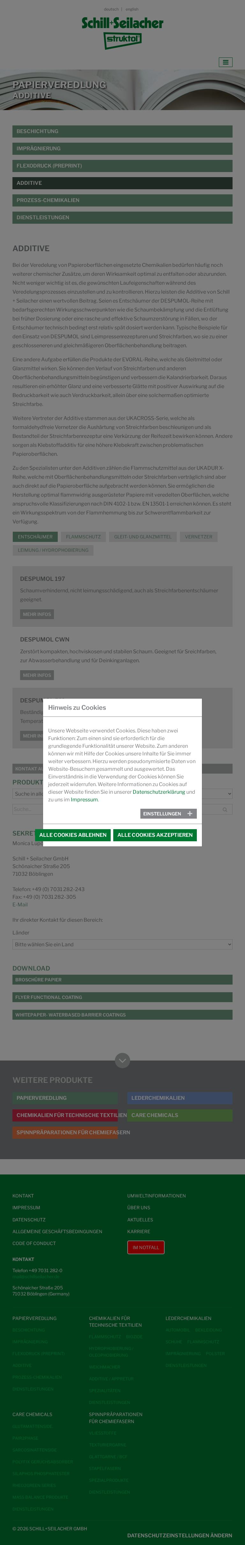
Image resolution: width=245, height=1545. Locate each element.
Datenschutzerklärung (159, 792)
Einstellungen (162, 813)
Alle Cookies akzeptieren (155, 835)
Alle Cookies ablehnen (73, 835)
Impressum (84, 800)
